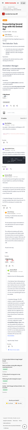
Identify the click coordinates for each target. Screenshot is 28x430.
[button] (3, 3)
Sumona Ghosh (8, 175)
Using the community (7, 420)
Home (4, 6)
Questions (15, 8)
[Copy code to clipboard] (24, 158)
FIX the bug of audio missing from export (11, 378)
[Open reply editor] (14, 112)
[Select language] (18, 3)
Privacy (20, 420)
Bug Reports (5, 363)
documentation (11, 335)
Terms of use (15, 420)
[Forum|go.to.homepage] (10, 3)
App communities (11, 6)
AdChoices (7, 428)
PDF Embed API (6, 102)
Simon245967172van (9, 148)
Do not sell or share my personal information (12, 425)
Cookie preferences (6, 423)
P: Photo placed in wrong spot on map (11, 374)
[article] (14, 133)
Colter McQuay (8, 34)
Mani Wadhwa (8, 123)
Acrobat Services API (7, 8)
